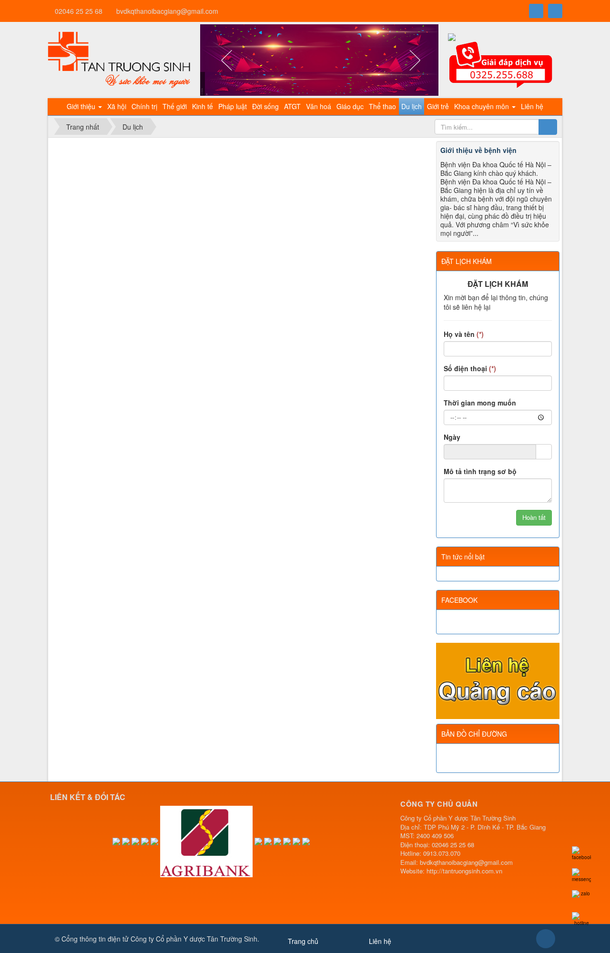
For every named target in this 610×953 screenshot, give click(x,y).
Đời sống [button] (265, 106)
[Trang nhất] (57, 106)
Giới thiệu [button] (82, 106)
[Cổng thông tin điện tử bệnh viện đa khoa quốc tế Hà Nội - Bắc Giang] (119, 59)
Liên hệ (380, 941)
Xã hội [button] (116, 106)
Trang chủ (303, 941)
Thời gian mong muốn (480, 402)
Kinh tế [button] (202, 106)
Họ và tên (464, 334)
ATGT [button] (292, 106)
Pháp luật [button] (232, 106)
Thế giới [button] (175, 106)
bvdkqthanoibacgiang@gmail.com (167, 11)
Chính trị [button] (144, 106)
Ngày (452, 437)
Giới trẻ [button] (438, 106)
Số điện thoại (470, 368)
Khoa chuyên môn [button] (482, 106)
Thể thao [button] (382, 106)
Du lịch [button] (411, 106)
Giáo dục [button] (350, 106)
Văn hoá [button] (318, 106)
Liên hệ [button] (532, 106)
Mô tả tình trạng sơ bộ (480, 471)
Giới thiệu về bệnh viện (478, 150)
